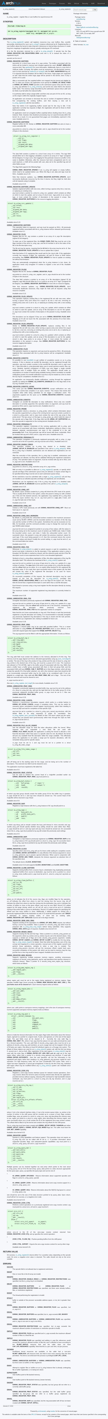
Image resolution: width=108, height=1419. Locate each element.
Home (44, 3)
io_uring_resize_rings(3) (24, 942)
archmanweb (42, 1411)
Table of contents (80, 41)
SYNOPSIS (8, 21)
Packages (52, 3)
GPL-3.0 (33, 1414)
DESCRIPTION (9, 39)
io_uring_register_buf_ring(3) (23, 683)
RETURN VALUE (10, 1251)
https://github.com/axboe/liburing (87, 27)
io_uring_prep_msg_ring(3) (32, 927)
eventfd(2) (30, 360)
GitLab (76, 3)
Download (101, 3)
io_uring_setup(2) (47, 51)
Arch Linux (12, 3)
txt (84, 44)
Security (85, 3)
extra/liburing (80, 19)
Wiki (69, 3)
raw (87, 44)
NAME (6, 13)
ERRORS (7, 1264)
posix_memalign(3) (64, 659)
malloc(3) (33, 71)
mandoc (52, 1411)
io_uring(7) (35, 44)
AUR (92, 3)
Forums (62, 3)
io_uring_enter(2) (35, 87)
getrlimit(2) (29, 67)
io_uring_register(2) (17, 42)
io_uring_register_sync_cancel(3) (24, 715)
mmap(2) (41, 71)
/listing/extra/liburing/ (83, 37)
